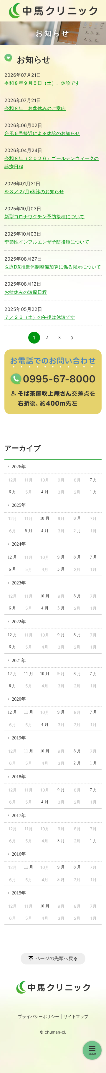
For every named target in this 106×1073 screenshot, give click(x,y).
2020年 (19, 699)
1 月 (93, 492)
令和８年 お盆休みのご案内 (35, 108)
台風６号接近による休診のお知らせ (42, 133)
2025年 (19, 505)
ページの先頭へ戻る (56, 958)
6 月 (12, 492)
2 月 (77, 531)
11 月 (28, 674)
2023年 (19, 582)
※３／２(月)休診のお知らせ (34, 191)
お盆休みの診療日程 (25, 292)
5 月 (28, 531)
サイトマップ (76, 1016)
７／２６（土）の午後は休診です (39, 317)
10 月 (44, 518)
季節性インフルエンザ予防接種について (46, 241)
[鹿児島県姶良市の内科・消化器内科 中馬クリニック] (53, 11)
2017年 (19, 815)
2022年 (19, 621)
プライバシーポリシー (38, 1016)
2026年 (19, 466)
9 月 (61, 557)
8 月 (77, 518)
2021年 (19, 660)
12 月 (12, 557)
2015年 (19, 892)
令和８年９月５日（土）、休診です (42, 83)
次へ (72, 338)
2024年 (19, 544)
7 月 (93, 480)
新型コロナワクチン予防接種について (44, 216)
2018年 (19, 776)
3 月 (61, 569)
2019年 (19, 737)
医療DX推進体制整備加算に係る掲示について (52, 266)
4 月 (45, 492)
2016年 (19, 854)
